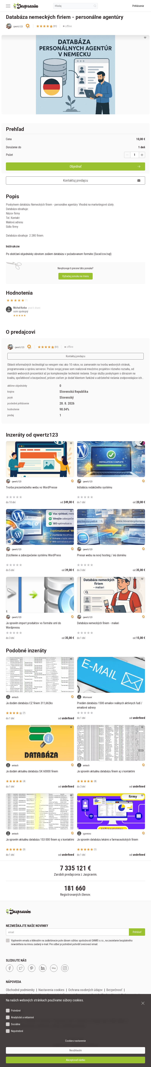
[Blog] (53, 968)
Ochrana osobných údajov (85, 990)
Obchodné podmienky (20, 990)
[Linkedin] (42, 968)
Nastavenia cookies (51, 990)
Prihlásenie (138, 5)
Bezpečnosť (114, 990)
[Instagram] (65, 968)
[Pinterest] (31, 968)
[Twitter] (20, 968)
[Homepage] (25, 6)
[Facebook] (9, 968)
